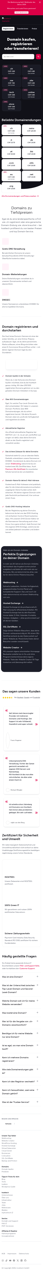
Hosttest (20, 697)
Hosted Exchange (12, 603)
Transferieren (22, 29)
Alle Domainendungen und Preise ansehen (19, 196)
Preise (34, 29)
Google (26, 697)
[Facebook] (14, 1260)
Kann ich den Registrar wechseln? (18, 1081)
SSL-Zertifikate (10, 626)
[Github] (25, 1260)
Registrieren (8, 29)
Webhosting (16, 464)
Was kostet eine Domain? (14, 1013)
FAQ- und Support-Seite (29, 966)
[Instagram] (3, 1260)
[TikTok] (6, 1260)
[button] (21, 976)
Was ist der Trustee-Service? (15, 1102)
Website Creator (11, 647)
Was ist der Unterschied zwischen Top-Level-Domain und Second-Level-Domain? (18, 989)
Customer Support (27, 968)
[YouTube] (10, 1260)
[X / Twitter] (18, 1260)
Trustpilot (36, 697)
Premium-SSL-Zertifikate (15, 469)
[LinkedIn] (21, 1260)
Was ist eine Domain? (12, 977)
